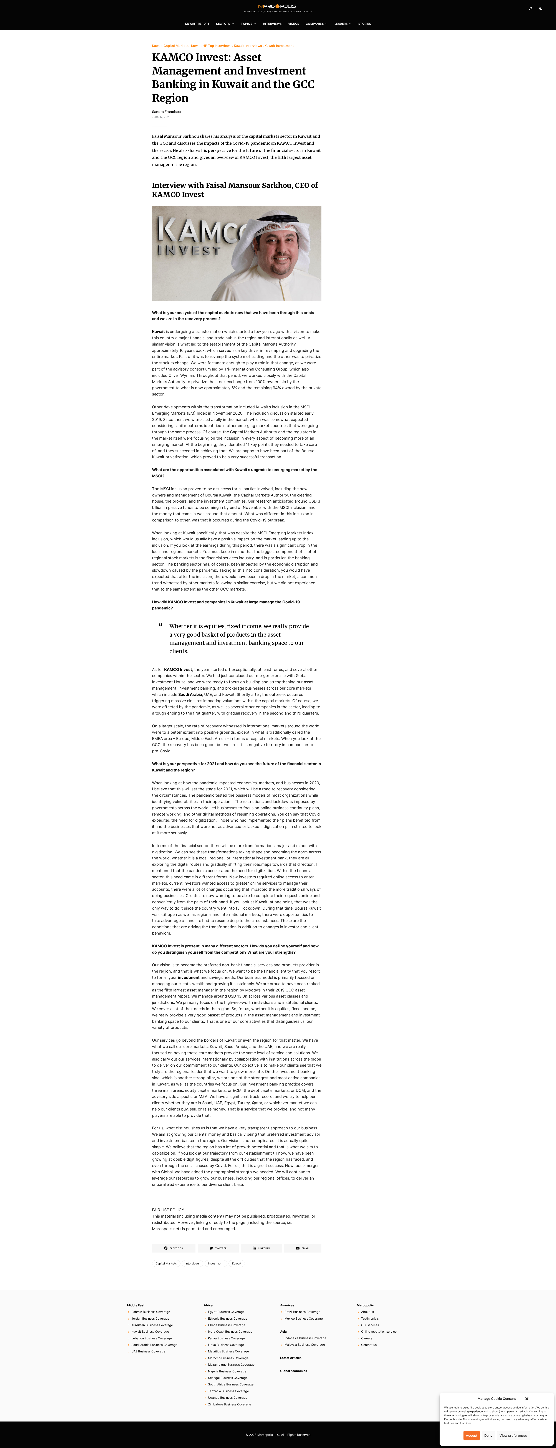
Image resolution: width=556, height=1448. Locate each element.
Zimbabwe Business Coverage (229, 1404)
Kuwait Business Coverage (150, 1331)
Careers (366, 1338)
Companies (315, 23)
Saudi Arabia (190, 694)
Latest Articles (290, 1358)
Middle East (135, 1305)
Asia (283, 1331)
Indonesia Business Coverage (305, 1338)
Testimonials (370, 1318)
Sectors (223, 23)
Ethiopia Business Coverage (227, 1318)
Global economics (293, 1371)
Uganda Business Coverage (227, 1397)
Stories (364, 23)
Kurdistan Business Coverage (152, 1325)
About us (367, 1312)
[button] (527, 1399)
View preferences (514, 1435)
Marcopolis (365, 1305)
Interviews (272, 23)
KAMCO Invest (178, 669)
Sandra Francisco (166, 111)
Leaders (341, 23)
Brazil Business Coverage (302, 1312)
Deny (488, 1435)
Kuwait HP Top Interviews (211, 46)
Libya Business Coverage (226, 1345)
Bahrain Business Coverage (150, 1312)
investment (189, 977)
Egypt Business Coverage (226, 1312)
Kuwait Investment (279, 46)
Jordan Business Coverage (150, 1318)
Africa (208, 1305)
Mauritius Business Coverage (228, 1351)
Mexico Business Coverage (304, 1318)
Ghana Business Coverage (226, 1325)
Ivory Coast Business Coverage (230, 1331)
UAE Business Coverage (148, 1351)
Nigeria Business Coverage (227, 1371)
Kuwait (158, 331)
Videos (293, 23)
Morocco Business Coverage (228, 1358)
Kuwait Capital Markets (170, 46)
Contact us (369, 1345)
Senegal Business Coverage (228, 1378)
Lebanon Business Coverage (151, 1338)
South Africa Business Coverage (230, 1384)
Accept (471, 1435)
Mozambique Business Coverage (231, 1364)
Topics (246, 23)
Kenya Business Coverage (226, 1338)
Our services (370, 1325)
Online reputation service (379, 1331)
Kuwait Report (197, 23)
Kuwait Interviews (248, 46)
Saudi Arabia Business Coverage (154, 1345)
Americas (287, 1305)
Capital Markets (166, 1263)
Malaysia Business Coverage (305, 1344)
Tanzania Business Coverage (228, 1391)
